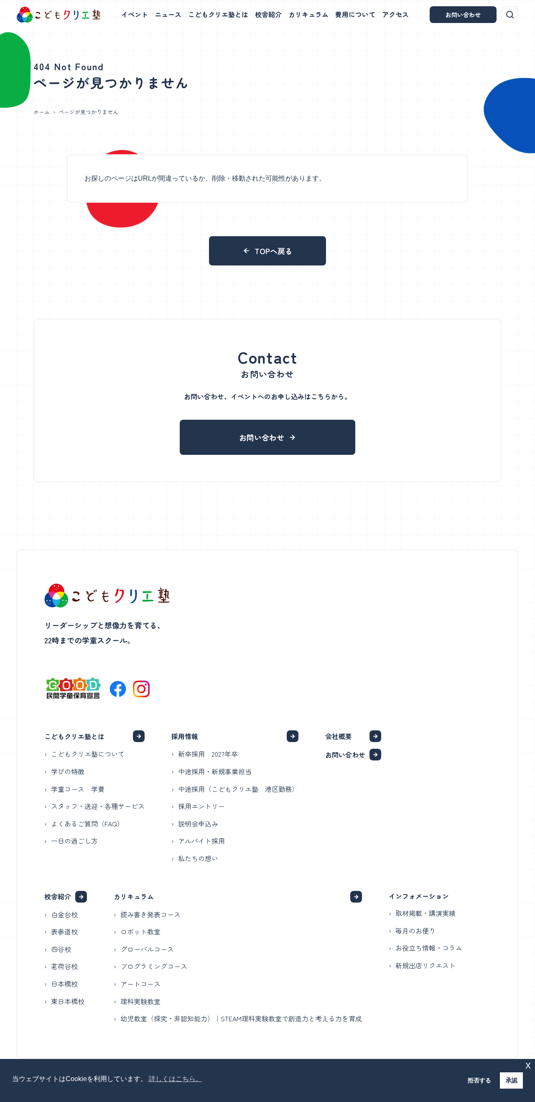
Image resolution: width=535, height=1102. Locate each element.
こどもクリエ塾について (88, 754)
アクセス (395, 14)
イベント (134, 14)
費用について (355, 14)
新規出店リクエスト (425, 965)
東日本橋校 (67, 1001)
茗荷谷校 (64, 966)
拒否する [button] (479, 1080)
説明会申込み (198, 824)
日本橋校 (64, 984)
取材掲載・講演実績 (425, 913)
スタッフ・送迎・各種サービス (98, 806)
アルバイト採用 (201, 841)
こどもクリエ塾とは (218, 14)
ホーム (41, 112)
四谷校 (61, 949)
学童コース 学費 (77, 789)
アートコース (140, 984)
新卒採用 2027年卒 (208, 754)
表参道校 (64, 931)
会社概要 (338, 736)
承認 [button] (511, 1080)
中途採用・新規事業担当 (215, 771)
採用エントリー (201, 806)
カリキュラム (308, 14)
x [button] (528, 1065)
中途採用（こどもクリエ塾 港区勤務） (238, 789)
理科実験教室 (140, 1001)
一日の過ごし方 (74, 841)
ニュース (168, 14)
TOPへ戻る (274, 250)
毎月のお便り (415, 931)
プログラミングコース (153, 966)
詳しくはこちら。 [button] (175, 1078)
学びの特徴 (67, 771)
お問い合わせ (463, 14)
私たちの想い (198, 858)
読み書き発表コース (150, 914)
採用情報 (184, 736)
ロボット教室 (140, 931)
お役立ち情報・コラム (428, 948)
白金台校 (64, 914)
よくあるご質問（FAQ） (87, 824)
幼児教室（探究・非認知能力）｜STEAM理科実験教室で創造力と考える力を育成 (241, 1018)
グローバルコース (147, 949)
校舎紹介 (268, 14)
